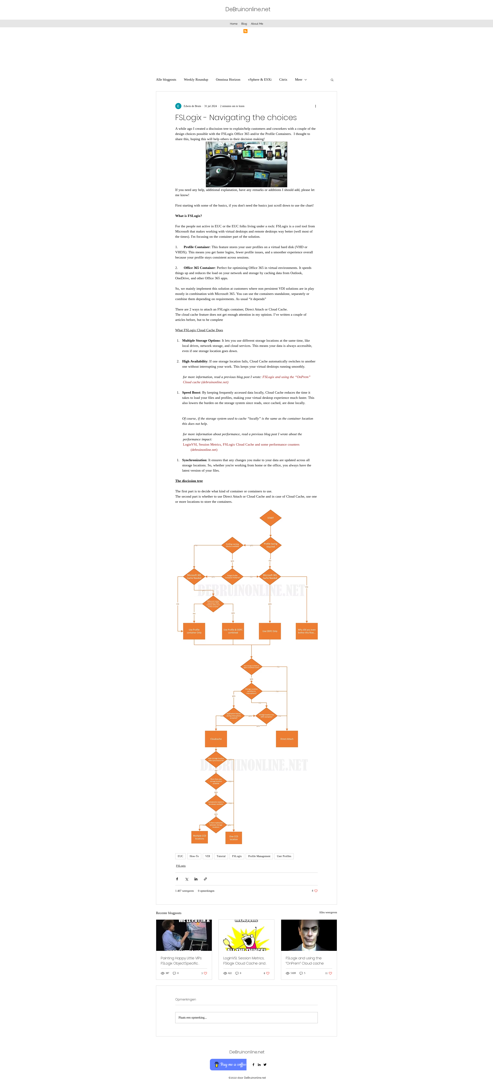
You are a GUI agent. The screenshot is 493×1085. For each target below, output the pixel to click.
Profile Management (259, 856)
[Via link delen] (205, 879)
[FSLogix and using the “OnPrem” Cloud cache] (309, 935)
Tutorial (221, 856)
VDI (207, 856)
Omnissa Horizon (228, 79)
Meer (298, 79)
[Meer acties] (315, 106)
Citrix (283, 79)
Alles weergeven (328, 912)
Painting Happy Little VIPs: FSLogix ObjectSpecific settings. (181, 961)
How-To (194, 856)
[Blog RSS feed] (245, 31)
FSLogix (237, 856)
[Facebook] (253, 1065)
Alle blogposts (166, 79)
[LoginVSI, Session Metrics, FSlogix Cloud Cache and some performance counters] (246, 935)
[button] (332, 79)
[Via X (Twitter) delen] (186, 879)
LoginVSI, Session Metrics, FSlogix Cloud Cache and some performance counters (244, 961)
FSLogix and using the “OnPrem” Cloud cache (305, 961)
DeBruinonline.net (248, 9)
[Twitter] (265, 1065)
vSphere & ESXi (260, 79)
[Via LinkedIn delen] (196, 879)
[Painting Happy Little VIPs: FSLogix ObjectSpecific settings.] (184, 935)
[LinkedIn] (259, 1065)
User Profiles (284, 856)
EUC (180, 856)
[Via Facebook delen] (177, 879)
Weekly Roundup (196, 79)
